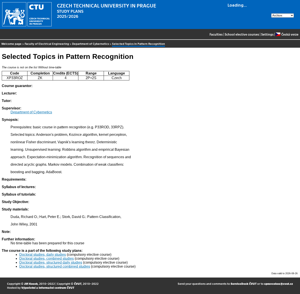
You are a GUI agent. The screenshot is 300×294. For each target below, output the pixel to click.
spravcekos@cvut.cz (278, 283)
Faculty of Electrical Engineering (47, 43)
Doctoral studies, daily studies (42, 254)
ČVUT (77, 283)
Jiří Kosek (31, 283)
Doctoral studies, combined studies (46, 258)
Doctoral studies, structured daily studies (50, 262)
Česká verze (289, 34)
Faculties (216, 34)
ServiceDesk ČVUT (244, 283)
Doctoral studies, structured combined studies (54, 266)
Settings (267, 34)
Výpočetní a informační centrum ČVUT (47, 287)
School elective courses (242, 34)
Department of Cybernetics (90, 43)
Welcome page (11, 43)
